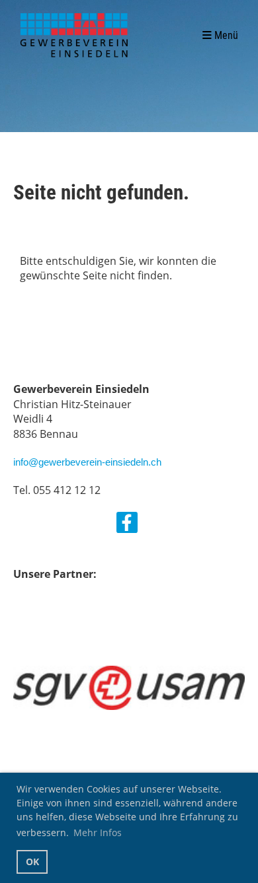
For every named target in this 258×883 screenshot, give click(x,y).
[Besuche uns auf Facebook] (127, 525)
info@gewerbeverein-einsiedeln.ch (87, 462)
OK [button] (32, 861)
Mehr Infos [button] (97, 832)
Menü (225, 36)
